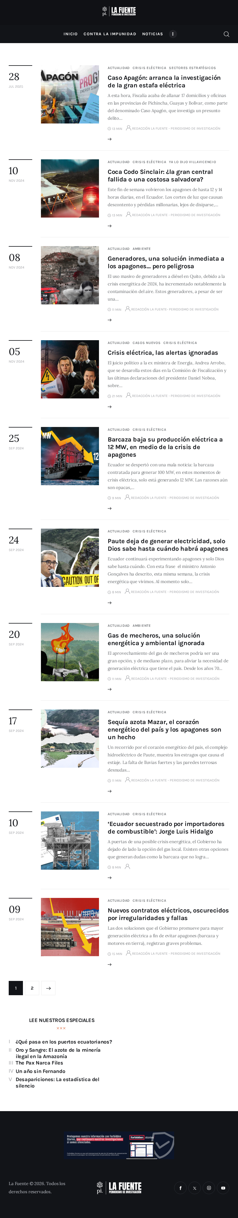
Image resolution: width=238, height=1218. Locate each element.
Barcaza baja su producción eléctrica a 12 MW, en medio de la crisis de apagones (165, 447)
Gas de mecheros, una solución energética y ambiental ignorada (156, 639)
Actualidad (119, 68)
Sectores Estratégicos (192, 68)
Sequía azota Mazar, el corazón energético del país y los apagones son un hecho (164, 729)
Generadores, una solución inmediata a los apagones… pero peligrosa (166, 262)
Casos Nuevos (147, 343)
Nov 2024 (16, 181)
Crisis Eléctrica (149, 68)
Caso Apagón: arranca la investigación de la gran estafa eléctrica (164, 81)
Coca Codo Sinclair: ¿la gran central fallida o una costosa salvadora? (160, 175)
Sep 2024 (16, 448)
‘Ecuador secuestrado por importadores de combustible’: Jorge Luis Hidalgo (166, 827)
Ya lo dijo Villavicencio (192, 162)
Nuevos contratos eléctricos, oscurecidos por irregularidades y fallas (168, 914)
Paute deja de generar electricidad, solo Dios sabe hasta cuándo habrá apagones (168, 544)
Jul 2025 (16, 86)
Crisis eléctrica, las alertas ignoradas (163, 352)
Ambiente (142, 249)
